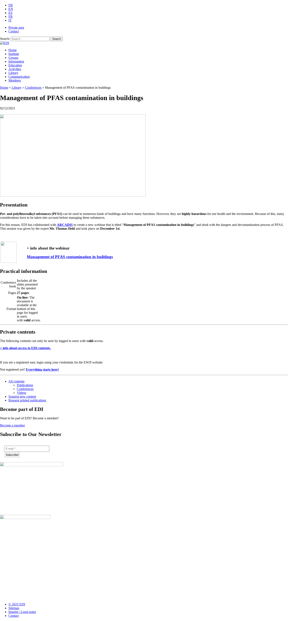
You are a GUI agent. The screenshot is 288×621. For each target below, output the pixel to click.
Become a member (12, 425)
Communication (19, 76)
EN (10, 9)
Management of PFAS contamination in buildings (70, 257)
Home (12, 50)
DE (10, 5)
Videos (21, 392)
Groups (13, 57)
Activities (14, 69)
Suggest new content (22, 396)
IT (10, 20)
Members (14, 80)
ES (10, 13)
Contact (13, 31)
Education (15, 65)
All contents (16, 381)
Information (16, 61)
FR (10, 16)
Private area (16, 27)
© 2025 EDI (16, 604)
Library (13, 73)
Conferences (33, 87)
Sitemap (13, 608)
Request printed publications (27, 400)
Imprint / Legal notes (22, 612)
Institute (13, 54)
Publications (25, 385)
